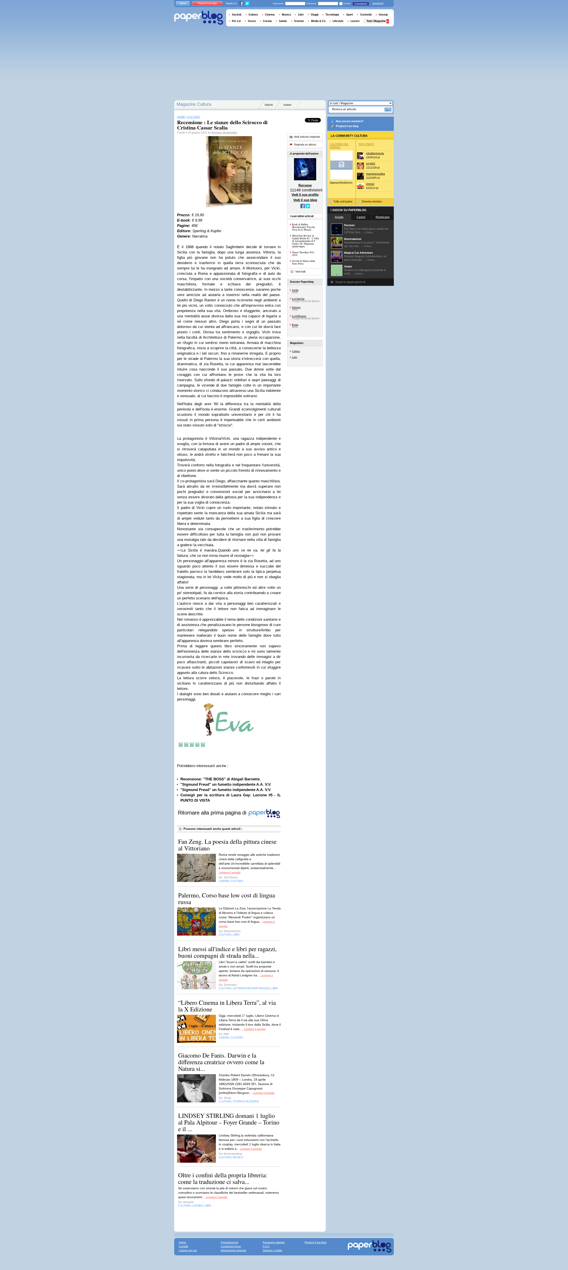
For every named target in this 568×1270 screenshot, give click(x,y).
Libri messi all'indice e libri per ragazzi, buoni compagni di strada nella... (227, 952)
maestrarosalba (375, 173)
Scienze (299, 21)
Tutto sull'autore (343, 201)
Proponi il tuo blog (347, 126)
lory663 (370, 163)
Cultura (296, 351)
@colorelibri (230, 132)
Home (182, 3)
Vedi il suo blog (305, 200)
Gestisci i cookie (272, 1250)
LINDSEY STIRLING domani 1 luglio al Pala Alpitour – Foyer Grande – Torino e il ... (228, 1122)
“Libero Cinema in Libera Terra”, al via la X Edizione (227, 1005)
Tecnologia (332, 14)
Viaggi (314, 14)
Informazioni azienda (233, 1250)
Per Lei (236, 21)
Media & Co (318, 21)
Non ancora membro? (349, 121)
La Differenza (299, 316)
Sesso (252, 21)
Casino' (361, 217)
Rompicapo (383, 217)
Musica (286, 14)
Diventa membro (372, 201)
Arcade (339, 217)
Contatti (183, 1246)
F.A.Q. (266, 1246)
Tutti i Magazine (376, 21)
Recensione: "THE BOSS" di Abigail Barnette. (220, 779)
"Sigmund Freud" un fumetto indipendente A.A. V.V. (225, 784)
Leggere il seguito (230, 872)
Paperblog (198, 18)
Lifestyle (338, 21)
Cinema (270, 14)
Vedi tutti (300, 271)
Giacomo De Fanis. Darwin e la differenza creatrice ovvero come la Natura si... (221, 1062)
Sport (349, 14)
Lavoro (355, 21)
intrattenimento (375, 153)
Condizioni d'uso (231, 1246)
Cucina (267, 21)
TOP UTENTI (366, 144)
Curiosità (366, 14)
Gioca (369, 232)
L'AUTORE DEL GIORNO (339, 146)
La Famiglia (298, 298)
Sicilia (295, 290)
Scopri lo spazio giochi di (350, 282)
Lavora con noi (188, 1250)
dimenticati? (378, 3)
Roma (295, 324)
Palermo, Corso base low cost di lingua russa (226, 898)
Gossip (383, 14)
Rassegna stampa (274, 1242)
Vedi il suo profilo (305, 194)
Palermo (296, 307)
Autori (287, 104)
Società (236, 14)
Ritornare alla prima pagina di (213, 813)
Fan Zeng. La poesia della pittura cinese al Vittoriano (227, 844)
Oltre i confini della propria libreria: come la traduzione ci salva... (222, 1178)
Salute (283, 21)
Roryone (216, 132)
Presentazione (229, 1242)
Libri (294, 357)
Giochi (269, 104)
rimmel (370, 184)
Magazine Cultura (194, 104)
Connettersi (361, 3)
